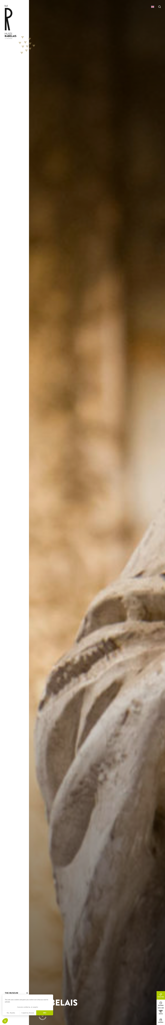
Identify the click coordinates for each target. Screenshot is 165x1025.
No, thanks (11, 1013)
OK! (44, 1013)
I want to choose (28, 1013)
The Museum (11, 993)
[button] (5, 1021)
